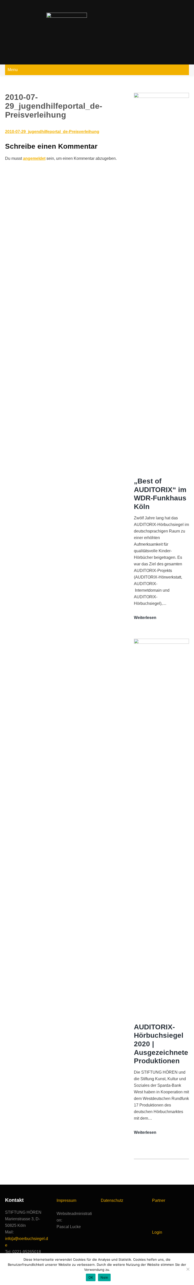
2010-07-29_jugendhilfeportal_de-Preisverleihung (52, 131)
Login (157, 1232)
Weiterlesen (145, 618)
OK (90, 1277)
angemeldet (34, 158)
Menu (13, 70)
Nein (104, 1277)
